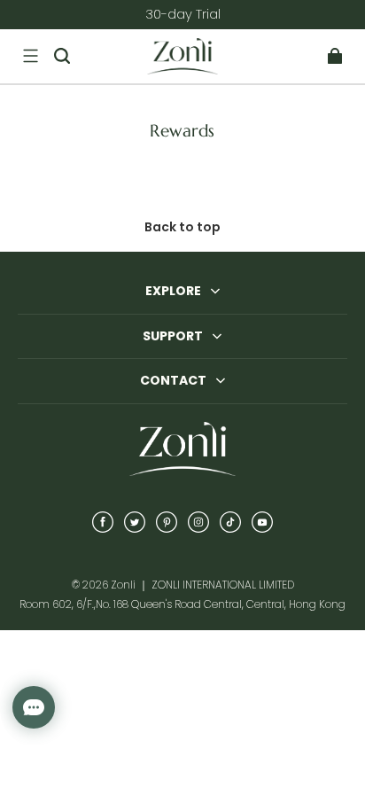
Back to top (182, 227)
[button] (30, 55)
